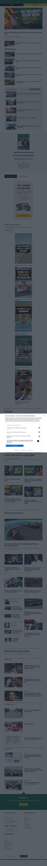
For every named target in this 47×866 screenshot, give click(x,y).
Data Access (23, 450)
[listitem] (23, 425)
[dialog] (23, 433)
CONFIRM (14, 445)
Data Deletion (16, 450)
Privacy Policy (30, 450)
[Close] (44, 416)
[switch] (38, 428)
